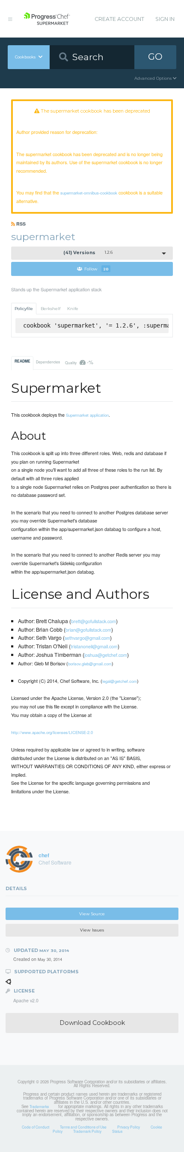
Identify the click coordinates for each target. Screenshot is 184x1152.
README (22, 361)
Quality (79, 362)
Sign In (165, 19)
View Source (92, 913)
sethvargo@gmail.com (87, 637)
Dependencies (48, 361)
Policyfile (24, 308)
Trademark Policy (87, 1131)
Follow (96, 269)
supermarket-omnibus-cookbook (88, 193)
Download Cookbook (92, 1023)
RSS (20, 224)
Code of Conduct (35, 1126)
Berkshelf (50, 308)
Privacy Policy (128, 1126)
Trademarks (39, 1106)
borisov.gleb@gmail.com (90, 664)
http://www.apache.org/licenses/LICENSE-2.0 (52, 732)
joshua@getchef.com (105, 654)
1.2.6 (88, 252)
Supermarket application (87, 415)
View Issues (92, 930)
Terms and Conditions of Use (83, 1126)
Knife (72, 308)
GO (155, 56)
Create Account (119, 19)
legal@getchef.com (119, 681)
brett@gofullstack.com (93, 621)
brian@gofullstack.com (88, 629)
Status (117, 1131)
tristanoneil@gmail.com (94, 646)
